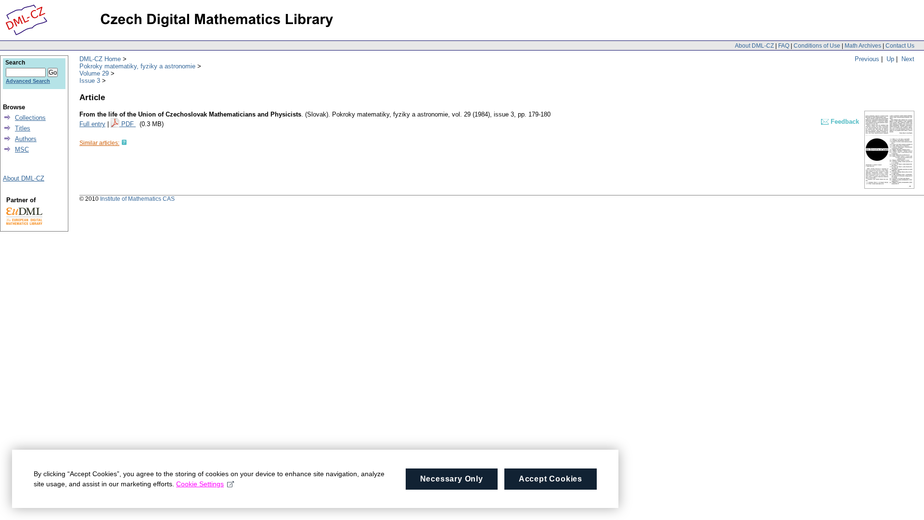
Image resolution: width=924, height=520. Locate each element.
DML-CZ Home (100, 59)
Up (890, 59)
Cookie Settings (200, 484)
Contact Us (900, 45)
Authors (26, 139)
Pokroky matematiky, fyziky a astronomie (137, 66)
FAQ (783, 45)
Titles (22, 128)
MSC (22, 149)
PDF (128, 124)
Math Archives (863, 45)
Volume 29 (94, 73)
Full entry (92, 124)
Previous (867, 59)
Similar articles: (99, 143)
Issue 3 (89, 80)
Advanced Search (28, 81)
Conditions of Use (817, 45)
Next (907, 59)
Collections (30, 117)
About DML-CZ (754, 45)
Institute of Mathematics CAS (137, 198)
